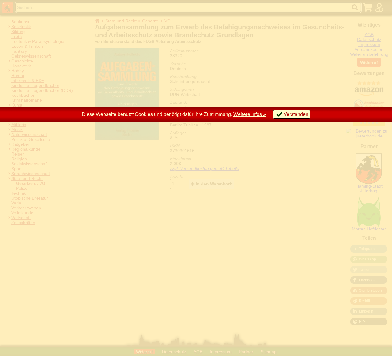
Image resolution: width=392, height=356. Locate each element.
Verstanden (296, 114)
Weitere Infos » (249, 114)
